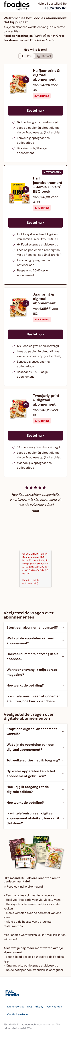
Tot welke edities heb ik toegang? (33, 760)
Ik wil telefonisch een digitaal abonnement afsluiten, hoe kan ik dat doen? (33, 818)
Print (29, 56)
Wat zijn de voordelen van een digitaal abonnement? (30, 747)
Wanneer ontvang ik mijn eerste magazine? (32, 672)
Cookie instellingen (18, 1014)
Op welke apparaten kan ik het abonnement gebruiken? (31, 773)
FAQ (29, 1006)
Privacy (39, 1006)
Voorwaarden (54, 1006)
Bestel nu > (35, 110)
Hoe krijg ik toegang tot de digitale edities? (28, 789)
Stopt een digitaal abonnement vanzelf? (32, 731)
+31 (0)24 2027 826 (54, 8)
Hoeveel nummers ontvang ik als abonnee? (32, 656)
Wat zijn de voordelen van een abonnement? (30, 640)
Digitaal (46, 56)
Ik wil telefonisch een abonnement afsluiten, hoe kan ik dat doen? (34, 698)
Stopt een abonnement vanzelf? (32, 627)
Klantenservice (15, 1006)
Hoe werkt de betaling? (25, 685)
